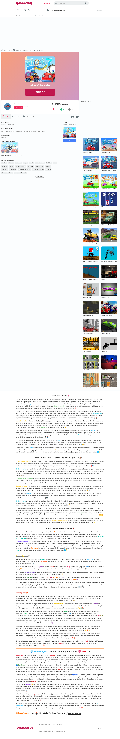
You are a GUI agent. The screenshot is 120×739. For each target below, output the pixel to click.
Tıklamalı (13, 169)
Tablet (48, 166)
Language (99, 728)
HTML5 (48, 163)
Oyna (69, 141)
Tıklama (4, 169)
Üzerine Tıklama (7, 173)
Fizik (31, 163)
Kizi (55, 163)
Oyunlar (99, 11)
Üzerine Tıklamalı (20, 173)
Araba (4, 163)
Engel (25, 163)
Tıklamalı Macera (38, 169)
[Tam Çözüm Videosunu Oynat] (10, 147)
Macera (4, 166)
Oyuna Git (40, 176)
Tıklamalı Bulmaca (24, 169)
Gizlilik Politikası (56, 724)
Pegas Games (20, 166)
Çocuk (11, 163)
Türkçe (48, 169)
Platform (30, 166)
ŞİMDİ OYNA (40, 92)
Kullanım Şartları (44, 724)
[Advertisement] (60, 33)
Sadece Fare (40, 166)
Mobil (12, 166)
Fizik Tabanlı (40, 163)
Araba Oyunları (18, 104)
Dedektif (18, 163)
